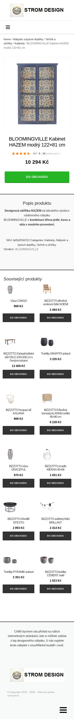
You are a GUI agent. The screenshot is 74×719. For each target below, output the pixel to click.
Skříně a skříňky (46, 244)
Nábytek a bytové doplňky (28, 39)
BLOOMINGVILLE (26, 249)
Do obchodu (37, 176)
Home (7, 39)
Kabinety (20, 43)
